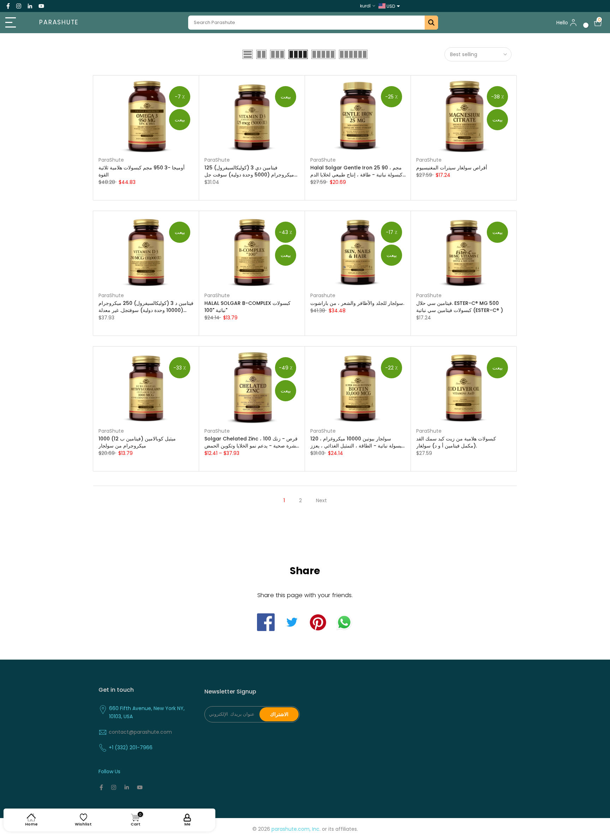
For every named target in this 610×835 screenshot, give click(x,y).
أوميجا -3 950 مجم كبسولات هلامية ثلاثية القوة (141, 171)
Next (321, 500)
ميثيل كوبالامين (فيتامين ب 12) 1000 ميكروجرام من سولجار (137, 442)
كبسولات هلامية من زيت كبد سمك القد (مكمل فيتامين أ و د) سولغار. (456, 442)
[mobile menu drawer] (15, 22)
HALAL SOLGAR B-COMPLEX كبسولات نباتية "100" (247, 307)
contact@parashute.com (140, 731)
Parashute (59, 22)
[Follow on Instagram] (18, 6)
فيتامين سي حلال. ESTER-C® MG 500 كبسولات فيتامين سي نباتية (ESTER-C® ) (459, 307)
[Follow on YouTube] (41, 6)
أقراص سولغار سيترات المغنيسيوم (451, 167)
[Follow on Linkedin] (29, 6)
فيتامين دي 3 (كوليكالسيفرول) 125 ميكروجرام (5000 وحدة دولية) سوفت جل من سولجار (249, 171)
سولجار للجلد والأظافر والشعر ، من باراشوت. (357, 303)
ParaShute (111, 159)
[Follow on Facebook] (8, 6)
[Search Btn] (431, 23)
